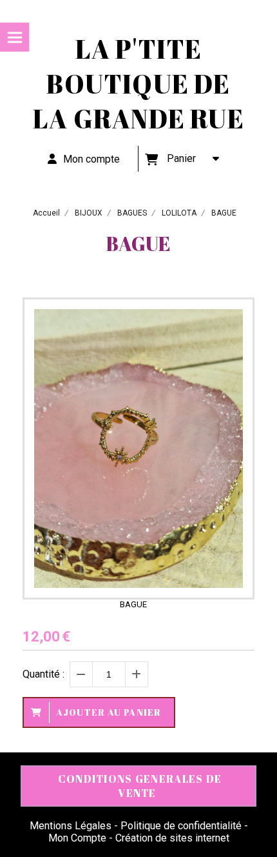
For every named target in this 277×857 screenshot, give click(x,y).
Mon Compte (77, 838)
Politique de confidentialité (181, 826)
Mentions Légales (70, 826)
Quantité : (43, 674)
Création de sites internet (172, 838)
